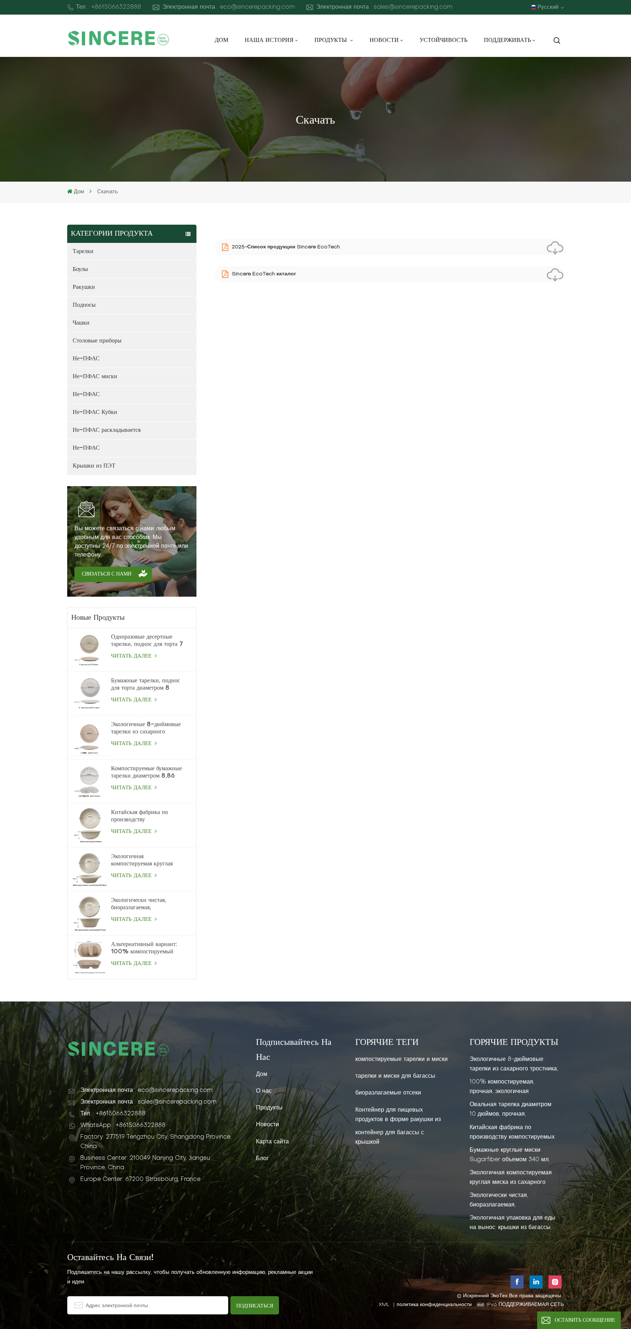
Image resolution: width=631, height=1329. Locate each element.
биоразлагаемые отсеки (388, 1093)
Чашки (81, 323)
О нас (264, 1091)
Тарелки (83, 252)
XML (384, 1304)
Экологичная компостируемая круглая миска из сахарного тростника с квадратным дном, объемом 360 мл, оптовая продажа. (142, 861)
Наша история (269, 40)
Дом (221, 40)
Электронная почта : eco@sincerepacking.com (228, 7)
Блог (262, 1159)
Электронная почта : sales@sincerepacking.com (384, 7)
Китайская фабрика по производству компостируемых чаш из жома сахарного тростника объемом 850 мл (145, 817)
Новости (384, 40)
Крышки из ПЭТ (94, 466)
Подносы (84, 305)
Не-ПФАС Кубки (95, 412)
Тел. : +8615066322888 (108, 7)
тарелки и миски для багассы (395, 1076)
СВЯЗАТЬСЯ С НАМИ (106, 574)
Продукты (331, 40)
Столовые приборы (97, 341)
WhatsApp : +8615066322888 (122, 1125)
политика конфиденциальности (434, 1304)
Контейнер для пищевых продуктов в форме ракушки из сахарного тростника (398, 1115)
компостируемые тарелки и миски (401, 1059)
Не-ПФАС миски (95, 377)
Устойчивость (443, 40)
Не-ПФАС (86, 359)
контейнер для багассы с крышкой (389, 1137)
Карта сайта (272, 1142)
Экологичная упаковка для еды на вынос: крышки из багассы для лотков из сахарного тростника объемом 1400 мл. (512, 1223)
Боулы (80, 269)
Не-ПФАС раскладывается (107, 430)
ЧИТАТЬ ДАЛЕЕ (132, 656)
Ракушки (84, 287)
